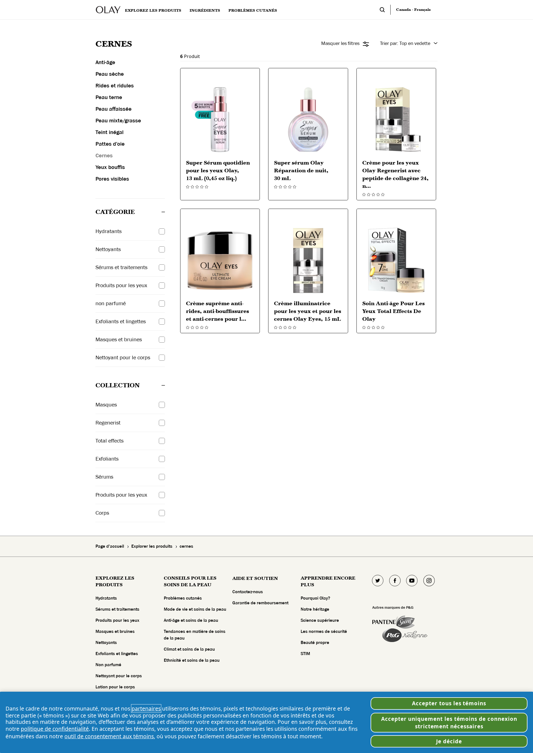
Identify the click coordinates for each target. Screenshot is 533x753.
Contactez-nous (247, 592)
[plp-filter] (366, 44)
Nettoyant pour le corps (118, 676)
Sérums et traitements (117, 609)
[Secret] (405, 621)
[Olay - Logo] (108, 10)
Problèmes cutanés (183, 598)
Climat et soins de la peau (189, 649)
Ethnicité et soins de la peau (192, 660)
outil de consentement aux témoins (109, 736)
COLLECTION (117, 385)
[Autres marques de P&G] (384, 621)
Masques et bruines (115, 631)
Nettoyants (106, 642)
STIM (305, 653)
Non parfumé (108, 665)
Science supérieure (320, 620)
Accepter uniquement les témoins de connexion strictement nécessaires (449, 722)
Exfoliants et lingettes (116, 653)
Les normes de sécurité (324, 631)
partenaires (146, 708)
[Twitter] (377, 580)
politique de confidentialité (55, 728)
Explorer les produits (151, 546)
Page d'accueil (109, 546)
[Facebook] (394, 580)
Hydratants (106, 598)
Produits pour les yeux (117, 620)
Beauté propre (315, 642)
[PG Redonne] (405, 635)
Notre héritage (315, 609)
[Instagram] (429, 580)
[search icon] (385, 10)
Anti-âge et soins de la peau (191, 620)
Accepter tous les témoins (449, 703)
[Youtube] (412, 580)
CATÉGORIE (115, 212)
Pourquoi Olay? (315, 598)
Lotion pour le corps (115, 687)
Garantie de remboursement (260, 603)
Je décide (449, 741)
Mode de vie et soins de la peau (195, 609)
